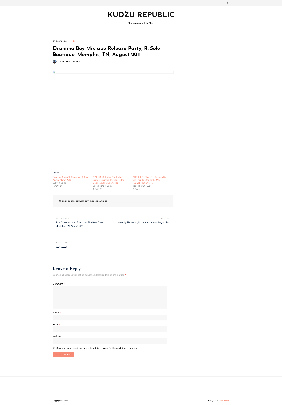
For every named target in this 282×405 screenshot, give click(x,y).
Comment (59, 283)
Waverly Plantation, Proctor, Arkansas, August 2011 (144, 222)
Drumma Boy (82, 201)
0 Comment (74, 61)
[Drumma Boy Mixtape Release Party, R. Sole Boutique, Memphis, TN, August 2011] (113, 118)
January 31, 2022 (61, 41)
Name (57, 312)
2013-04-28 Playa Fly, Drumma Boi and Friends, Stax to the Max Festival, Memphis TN (149, 180)
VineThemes (224, 400)
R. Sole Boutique (98, 201)
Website (57, 336)
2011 (75, 41)
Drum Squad (68, 201)
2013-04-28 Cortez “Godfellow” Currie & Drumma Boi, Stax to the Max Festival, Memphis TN (108, 180)
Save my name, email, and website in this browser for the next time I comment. (97, 348)
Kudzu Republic (141, 15)
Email (56, 324)
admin (61, 61)
